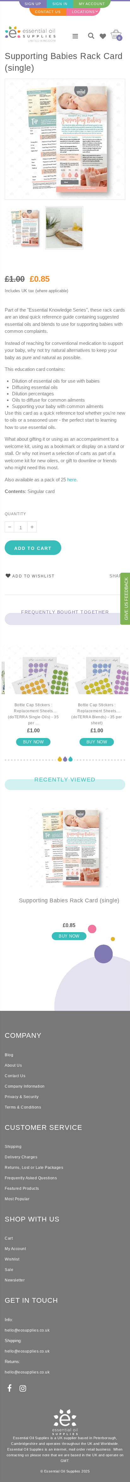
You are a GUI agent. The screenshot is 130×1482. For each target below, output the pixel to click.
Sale (9, 1270)
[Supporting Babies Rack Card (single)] (69, 853)
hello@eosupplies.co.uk (27, 1330)
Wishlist (12, 1259)
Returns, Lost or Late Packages (34, 1167)
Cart (9, 1238)
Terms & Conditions (23, 1107)
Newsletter (15, 1280)
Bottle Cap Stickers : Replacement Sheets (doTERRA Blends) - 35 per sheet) (96, 714)
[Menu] (75, 36)
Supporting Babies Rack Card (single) (64, 61)
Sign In (60, 4)
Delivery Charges (21, 1157)
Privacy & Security (21, 1097)
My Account (92, 4)
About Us (13, 1065)
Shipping (13, 1146)
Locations (83, 12)
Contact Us (48, 12)
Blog (9, 1055)
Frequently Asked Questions (31, 1178)
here (71, 479)
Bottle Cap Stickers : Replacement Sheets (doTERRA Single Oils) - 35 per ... (33, 714)
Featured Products (22, 1188)
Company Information (25, 1086)
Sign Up (33, 4)
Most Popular (17, 1199)
